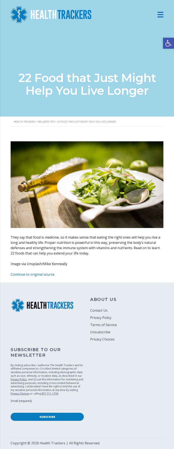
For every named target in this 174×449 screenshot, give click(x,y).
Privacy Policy (100, 317)
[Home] (51, 14)
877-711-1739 (50, 393)
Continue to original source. (33, 274)
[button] (168, 43)
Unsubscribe (100, 332)
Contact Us (99, 310)
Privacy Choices (102, 339)
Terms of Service (103, 325)
